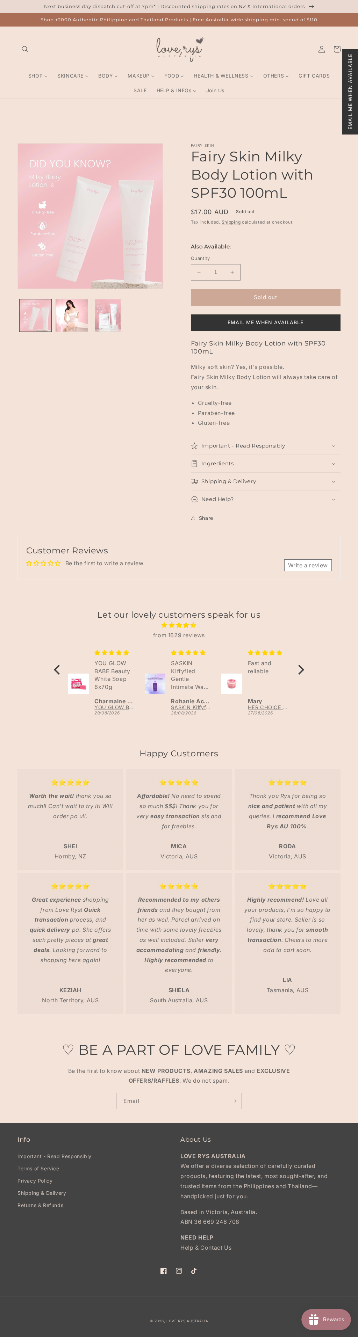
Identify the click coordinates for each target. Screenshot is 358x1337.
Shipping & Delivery (41, 1193)
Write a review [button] (308, 565)
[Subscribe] (234, 1101)
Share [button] (206, 518)
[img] (179, 625)
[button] (350, 92)
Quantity (200, 258)
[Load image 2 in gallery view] (71, 315)
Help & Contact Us (205, 1247)
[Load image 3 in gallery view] (108, 315)
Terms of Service (38, 1168)
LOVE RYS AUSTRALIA (187, 1321)
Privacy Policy (34, 1181)
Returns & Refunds (40, 1205)
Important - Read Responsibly (54, 1156)
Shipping (231, 222)
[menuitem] (37, 75)
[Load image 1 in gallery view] (35, 315)
